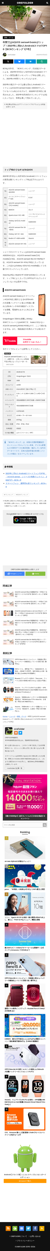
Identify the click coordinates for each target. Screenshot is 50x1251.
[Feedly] (14, 1228)
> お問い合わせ (35, 1236)
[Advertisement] (25, 137)
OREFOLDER (10, 364)
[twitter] (28, 1228)
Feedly (37, 574)
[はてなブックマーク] (30, 61)
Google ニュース (16, 574)
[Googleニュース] (21, 1228)
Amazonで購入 (25, 1181)
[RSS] (8, 1228)
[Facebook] (35, 1228)
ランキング (9, 495)
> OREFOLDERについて (18, 1236)
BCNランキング (22, 495)
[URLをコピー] (42, 61)
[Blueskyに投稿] (19, 61)
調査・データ (8, 38)
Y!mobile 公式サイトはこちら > (32, 340)
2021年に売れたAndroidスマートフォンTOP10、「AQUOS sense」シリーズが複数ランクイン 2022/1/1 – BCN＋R (26, 476)
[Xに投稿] (8, 61)
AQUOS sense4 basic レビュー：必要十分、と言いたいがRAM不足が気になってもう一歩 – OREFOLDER (16, 359)
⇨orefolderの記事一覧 (14, 768)
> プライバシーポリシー (25, 1240)
